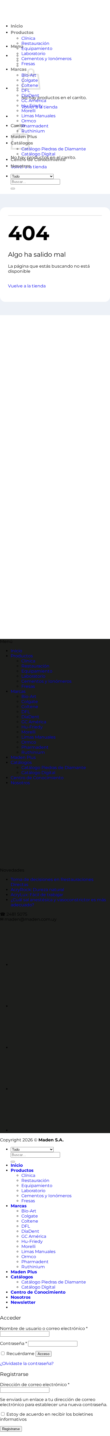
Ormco (28, 120)
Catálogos (21, 762)
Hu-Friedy (32, 105)
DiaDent (30, 95)
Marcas (19, 69)
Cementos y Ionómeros (46, 58)
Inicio (16, 650)
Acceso (43, 1354)
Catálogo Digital (38, 154)
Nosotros (21, 166)
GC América (33, 100)
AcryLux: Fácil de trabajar (37, 894)
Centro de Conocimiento (38, 159)
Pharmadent (35, 125)
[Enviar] (13, 188)
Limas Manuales (38, 115)
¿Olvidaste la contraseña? (27, 1363)
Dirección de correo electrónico (34, 1384)
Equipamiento (36, 48)
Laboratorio (33, 53)
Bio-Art (28, 696)
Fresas (28, 63)
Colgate (29, 701)
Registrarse (11, 1429)
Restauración (35, 43)
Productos (22, 655)
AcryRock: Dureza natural (37, 889)
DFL (25, 90)
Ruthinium (33, 131)
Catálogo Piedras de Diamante (53, 148)
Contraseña (13, 1343)
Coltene (29, 706)
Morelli (28, 110)
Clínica (28, 661)
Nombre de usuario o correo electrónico (44, 1328)
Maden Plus (23, 757)
